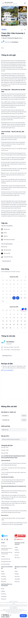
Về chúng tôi (4, 545)
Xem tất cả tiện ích (6, 261)
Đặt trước (23, 615)
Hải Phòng (17, 552)
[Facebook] (2, 539)
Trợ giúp (3, 556)
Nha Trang (17, 557)
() (7, 370)
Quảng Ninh (3, 579)
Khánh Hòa (3, 581)
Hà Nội (16, 547)
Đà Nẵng (17, 549)
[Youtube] (4, 539)
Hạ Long (16, 555)
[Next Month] (25, 277)
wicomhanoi (10, 342)
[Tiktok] (7, 539)
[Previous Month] (2, 277)
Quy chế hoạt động (5, 564)
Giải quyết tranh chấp (6, 561)
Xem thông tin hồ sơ (7, 355)
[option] (3, 284)
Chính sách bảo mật (5, 559)
